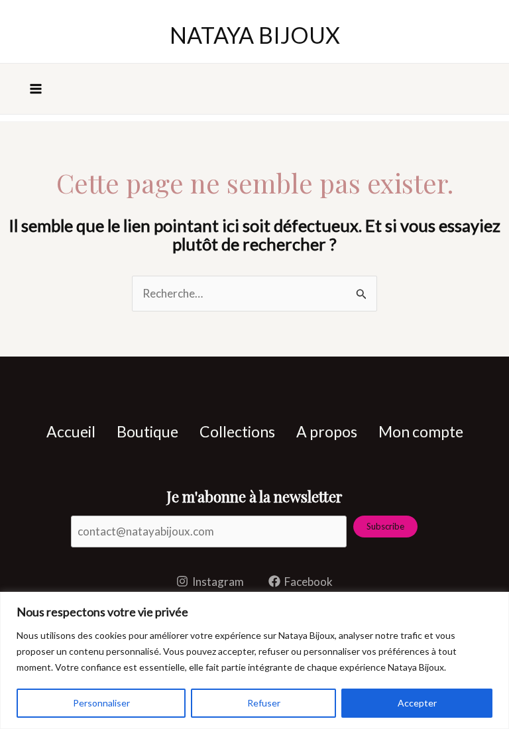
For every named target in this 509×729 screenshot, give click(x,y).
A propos (326, 431)
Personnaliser (101, 702)
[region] (254, 660)
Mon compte (420, 431)
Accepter (417, 702)
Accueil (70, 431)
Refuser (263, 702)
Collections (237, 431)
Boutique (147, 431)
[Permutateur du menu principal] (35, 88)
